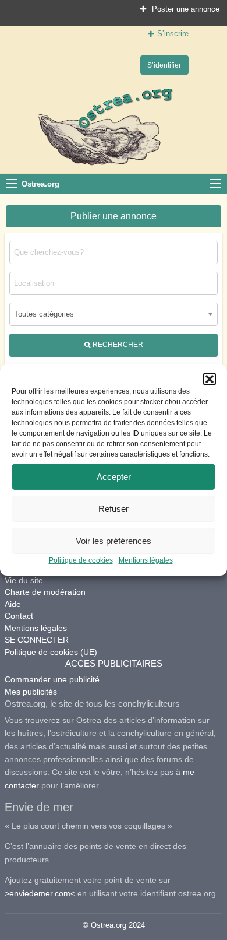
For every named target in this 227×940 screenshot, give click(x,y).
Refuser (113, 509)
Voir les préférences (113, 541)
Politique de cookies (81, 560)
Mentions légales (146, 560)
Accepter (114, 477)
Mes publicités (31, 692)
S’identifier (164, 65)
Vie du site (24, 580)
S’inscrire (173, 33)
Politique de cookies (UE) (51, 652)
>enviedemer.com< (40, 893)
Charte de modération (45, 592)
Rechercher (117, 344)
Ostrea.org (40, 184)
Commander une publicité (52, 679)
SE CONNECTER (37, 640)
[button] (209, 379)
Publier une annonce (113, 216)
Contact (19, 616)
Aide (13, 604)
